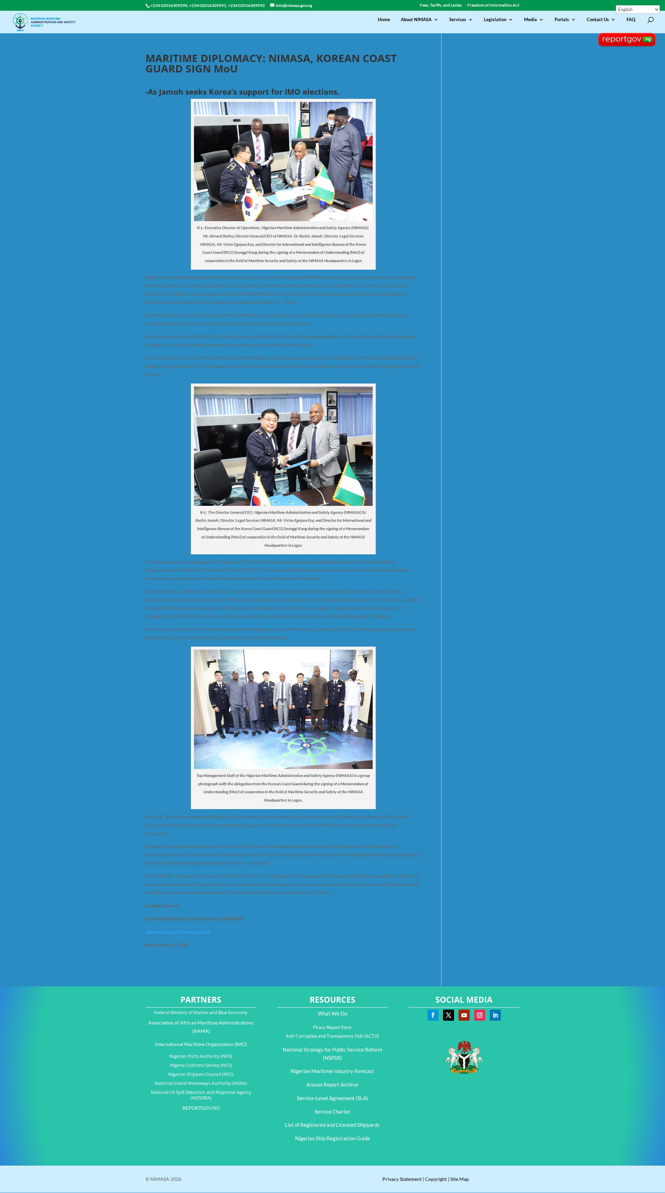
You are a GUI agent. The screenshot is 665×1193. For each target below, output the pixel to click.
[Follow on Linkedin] (495, 1015)
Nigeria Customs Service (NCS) (201, 1065)
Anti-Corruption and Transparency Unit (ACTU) (332, 1036)
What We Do (332, 1013)
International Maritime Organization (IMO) (201, 1044)
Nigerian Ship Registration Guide (332, 1138)
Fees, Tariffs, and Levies (441, 5)
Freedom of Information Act (494, 5)
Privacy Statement (402, 1179)
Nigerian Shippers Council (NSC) (200, 1074)
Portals (562, 19)
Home (384, 19)
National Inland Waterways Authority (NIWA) (201, 1083)
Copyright (436, 1179)
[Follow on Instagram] (479, 1015)
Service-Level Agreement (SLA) (332, 1098)
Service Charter (332, 1111)
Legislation (495, 19)
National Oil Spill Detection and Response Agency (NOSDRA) (201, 1095)
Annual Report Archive (332, 1084)
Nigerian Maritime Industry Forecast (332, 1071)
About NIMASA (416, 19)
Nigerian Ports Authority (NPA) (200, 1056)
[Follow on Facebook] (432, 1015)
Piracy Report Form (332, 1027)
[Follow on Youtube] (464, 1015)
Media (530, 19)
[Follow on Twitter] (448, 1015)
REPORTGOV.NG (201, 1108)
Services (457, 19)
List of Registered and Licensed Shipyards (332, 1125)
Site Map (459, 1179)
